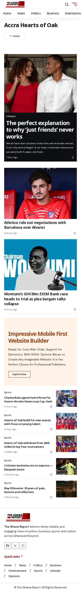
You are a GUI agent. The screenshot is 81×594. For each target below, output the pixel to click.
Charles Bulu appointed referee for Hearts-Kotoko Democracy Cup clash (28, 399)
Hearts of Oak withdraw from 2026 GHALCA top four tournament (26, 445)
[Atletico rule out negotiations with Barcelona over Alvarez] (40, 193)
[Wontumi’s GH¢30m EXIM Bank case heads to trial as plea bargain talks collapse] (40, 264)
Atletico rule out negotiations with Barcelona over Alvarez (35, 225)
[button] (67, 4)
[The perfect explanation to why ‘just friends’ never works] (40, 83)
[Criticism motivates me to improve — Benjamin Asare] (66, 466)
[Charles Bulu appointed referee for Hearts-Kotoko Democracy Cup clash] (66, 398)
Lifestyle (10, 116)
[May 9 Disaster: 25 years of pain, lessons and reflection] (66, 489)
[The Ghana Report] (15, 4)
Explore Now (19, 374)
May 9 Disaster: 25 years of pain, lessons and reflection (24, 490)
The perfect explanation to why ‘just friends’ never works (40, 129)
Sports (7, 392)
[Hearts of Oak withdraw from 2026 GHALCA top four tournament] (66, 443)
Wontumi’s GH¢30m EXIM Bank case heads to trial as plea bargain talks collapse (36, 298)
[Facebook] (7, 545)
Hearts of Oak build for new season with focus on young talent (27, 422)
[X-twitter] (15, 545)
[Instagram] (23, 545)
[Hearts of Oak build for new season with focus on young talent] (66, 421)
